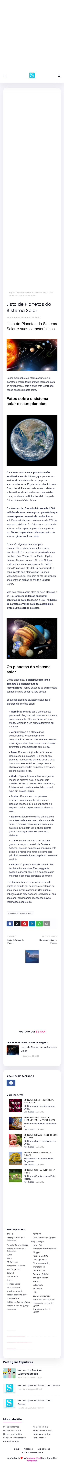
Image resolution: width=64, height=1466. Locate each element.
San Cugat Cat (13, 1269)
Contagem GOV (40, 1259)
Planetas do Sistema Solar (35, 292)
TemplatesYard (33, 1458)
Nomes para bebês (12, 1434)
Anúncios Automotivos (44, 1299)
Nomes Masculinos (42, 1430)
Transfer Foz (39, 1267)
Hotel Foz (37, 1245)
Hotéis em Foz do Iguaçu (19, 1302)
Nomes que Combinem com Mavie (39, 1385)
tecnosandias (13, 1284)
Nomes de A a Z (40, 1427)
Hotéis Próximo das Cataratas (16, 1249)
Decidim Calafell (41, 1274)
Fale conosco (39, 1437)
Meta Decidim (13, 1287)
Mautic (36, 1281)
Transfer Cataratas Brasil (45, 1248)
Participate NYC (40, 1256)
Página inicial (15, 292)
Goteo (9, 1280)
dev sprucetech (40, 1277)
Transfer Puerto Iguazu (18, 1245)
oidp (35, 1292)
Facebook (28, 1449)
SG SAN (40, 1031)
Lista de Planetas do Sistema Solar (39, 1049)
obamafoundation (41, 1296)
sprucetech (12, 1276)
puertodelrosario (15, 1291)
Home (16, 1449)
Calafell (10, 1273)
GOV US (10, 1234)
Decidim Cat (39, 1270)
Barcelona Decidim (16, 1265)
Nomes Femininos (12, 1430)
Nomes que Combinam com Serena (35, 1402)
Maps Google (37, 1241)
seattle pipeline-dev (17, 1294)
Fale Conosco (43, 1449)
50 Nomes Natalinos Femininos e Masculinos (39, 1118)
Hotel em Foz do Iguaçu (44, 1237)
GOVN (9, 1254)
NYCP (9, 1258)
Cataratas (11, 1309)
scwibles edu (13, 1298)
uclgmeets (38, 1285)
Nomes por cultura (42, 1434)
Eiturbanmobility (41, 1263)
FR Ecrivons (12, 1262)
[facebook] (11, 1083)
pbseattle (37, 1288)
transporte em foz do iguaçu (43, 1304)
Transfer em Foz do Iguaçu (42, 1310)
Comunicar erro (11, 1441)
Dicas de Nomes (11, 1427)
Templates (32, 1460)
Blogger (36, 1252)
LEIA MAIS (40, 1112)
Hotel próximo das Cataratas (16, 1238)
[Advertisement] (32, 37)
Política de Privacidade (14, 1437)
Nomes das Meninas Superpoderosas (30, 1372)
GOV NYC (37, 1234)
